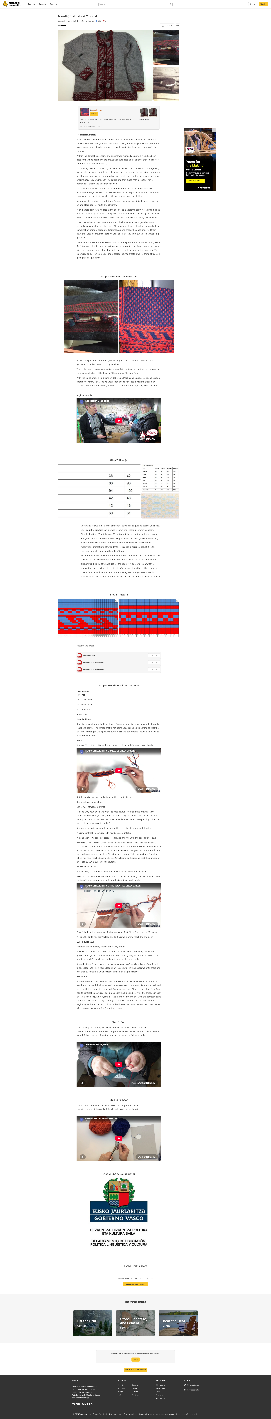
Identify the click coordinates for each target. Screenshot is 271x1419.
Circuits (121, 1385)
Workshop (121, 1388)
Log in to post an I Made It (135, 1284)
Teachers (53, 4)
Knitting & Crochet (86, 21)
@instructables (193, 1385)
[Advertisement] (200, 159)
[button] (178, 26)
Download (154, 655)
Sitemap (159, 1395)
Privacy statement (115, 1414)
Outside (135, 1392)
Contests (42, 4)
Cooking (135, 1385)
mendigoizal (65, 21)
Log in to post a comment (135, 1369)
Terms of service (99, 1414)
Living (134, 1388)
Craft (74, 21)
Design (120, 1392)
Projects (31, 4)
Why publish (161, 1385)
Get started (160, 1388)
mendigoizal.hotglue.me (92, 126)
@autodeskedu (193, 1390)
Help (158, 1392)
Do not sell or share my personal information (156, 1414)
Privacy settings (130, 1414)
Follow (94, 114)
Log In (252, 4)
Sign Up (263, 4)
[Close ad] (214, 130)
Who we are (160, 1398)
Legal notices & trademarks (187, 1414)
